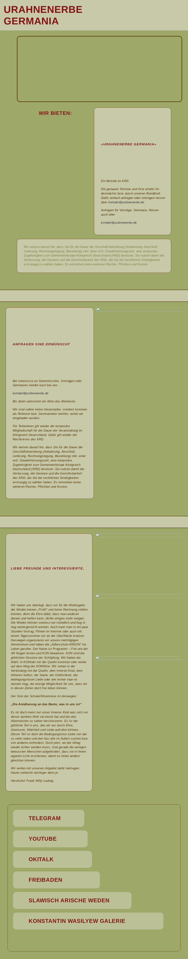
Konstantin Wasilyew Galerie (77, 921)
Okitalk (41, 859)
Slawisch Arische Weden (69, 900)
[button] (157, 15)
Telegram (45, 818)
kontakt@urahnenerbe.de (126, 202)
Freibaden (45, 880)
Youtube (43, 839)
